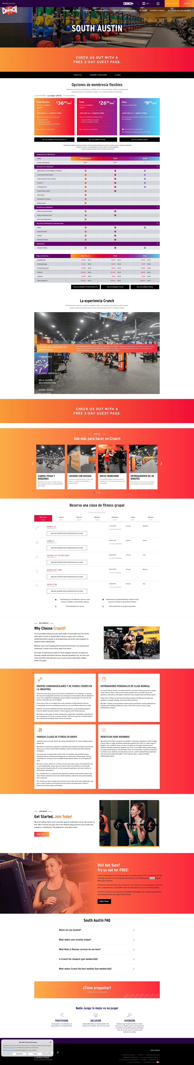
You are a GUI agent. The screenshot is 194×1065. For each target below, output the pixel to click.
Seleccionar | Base (139, 140)
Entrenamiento (102, 11)
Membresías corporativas (130, 1057)
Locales (66, 11)
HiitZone (87, 11)
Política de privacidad (133, 1062)
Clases (76, 11)
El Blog (143, 11)
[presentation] (33, 463)
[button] (94, 492)
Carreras (144, 1059)
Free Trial (104, 901)
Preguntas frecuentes (153, 1055)
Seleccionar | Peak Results (54, 140)
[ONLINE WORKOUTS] (128, 3)
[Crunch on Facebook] (57, 1052)
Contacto (140, 1055)
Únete (186, 3)
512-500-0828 (101, 992)
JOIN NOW (40, 834)
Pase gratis (172, 3)
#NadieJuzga (9, 3)
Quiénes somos (157, 11)
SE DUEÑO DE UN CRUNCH (179, 11)
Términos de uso (153, 1059)
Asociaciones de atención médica (128, 1059)
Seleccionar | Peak (97, 140)
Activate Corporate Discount (149, 1057)
